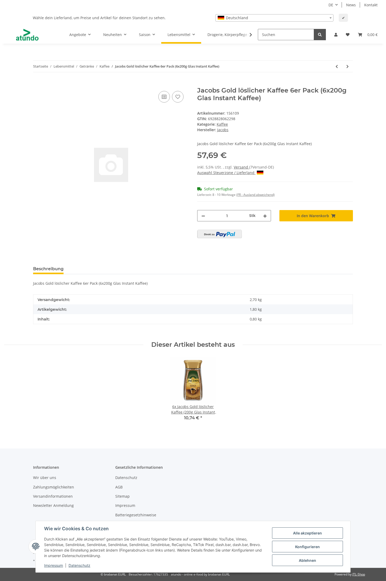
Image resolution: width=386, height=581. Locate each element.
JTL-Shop (358, 574)
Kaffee (222, 124)
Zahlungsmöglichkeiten (53, 487)
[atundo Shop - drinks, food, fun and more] (27, 35)
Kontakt (371, 4)
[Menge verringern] (203, 215)
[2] (219, 234)
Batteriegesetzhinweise (135, 514)
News (351, 4)
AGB (119, 487)
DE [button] (330, 4)
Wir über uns (44, 477)
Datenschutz (126, 477)
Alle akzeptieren (307, 533)
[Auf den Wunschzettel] (178, 97)
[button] (336, 35)
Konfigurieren (307, 546)
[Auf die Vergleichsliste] (164, 97)
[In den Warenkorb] (37, 84)
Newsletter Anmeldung (53, 505)
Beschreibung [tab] (48, 268)
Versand (241, 167)
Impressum (125, 505)
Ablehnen (307, 560)
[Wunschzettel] (348, 35)
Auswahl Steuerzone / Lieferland (226, 172)
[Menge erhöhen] (265, 215)
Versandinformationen (53, 496)
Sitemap (122, 496)
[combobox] (274, 18)
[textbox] (274, 17)
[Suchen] (320, 34)
